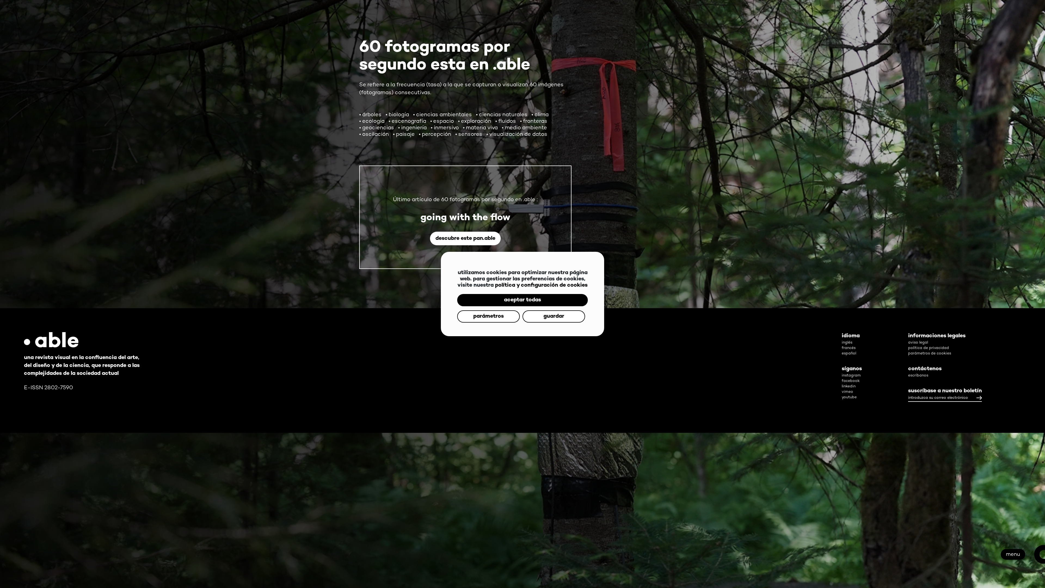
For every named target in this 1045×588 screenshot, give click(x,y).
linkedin (849, 386)
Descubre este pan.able (465, 238)
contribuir (917, 473)
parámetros (522, 308)
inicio (957, 549)
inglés (847, 343)
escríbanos (918, 375)
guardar (522, 324)
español (849, 353)
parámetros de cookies (929, 353)
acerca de (919, 511)
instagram (851, 375)
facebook (851, 381)
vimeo (847, 392)
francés (849, 348)
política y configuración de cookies (541, 277)
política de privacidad (928, 348)
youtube (849, 397)
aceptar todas (522, 292)
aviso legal (918, 343)
